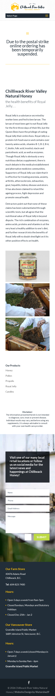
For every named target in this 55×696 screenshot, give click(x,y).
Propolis (9, 380)
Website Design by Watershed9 (32, 692)
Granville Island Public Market (21, 666)
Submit (42, 537)
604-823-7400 (17, 584)
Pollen (8, 375)
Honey (9, 370)
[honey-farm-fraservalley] (27, 315)
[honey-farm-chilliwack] (27, 349)
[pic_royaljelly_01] (27, 281)
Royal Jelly (10, 386)
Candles (9, 391)
